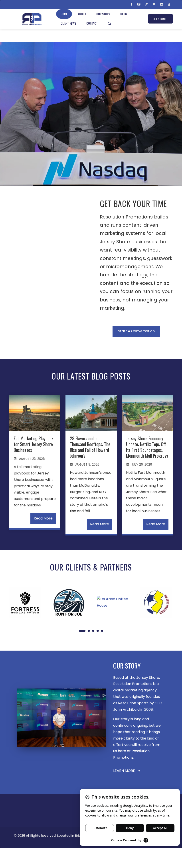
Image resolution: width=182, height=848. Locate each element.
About (82, 14)
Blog (123, 14)
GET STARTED (160, 18)
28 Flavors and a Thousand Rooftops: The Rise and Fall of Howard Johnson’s (90, 447)
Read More (43, 518)
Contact (92, 23)
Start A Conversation (136, 331)
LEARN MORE (124, 770)
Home (64, 14)
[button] (82, 631)
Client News (68, 23)
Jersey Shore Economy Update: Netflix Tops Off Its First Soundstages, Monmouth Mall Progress (147, 447)
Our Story (103, 14)
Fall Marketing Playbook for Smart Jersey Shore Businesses (33, 444)
